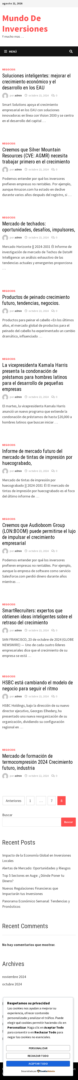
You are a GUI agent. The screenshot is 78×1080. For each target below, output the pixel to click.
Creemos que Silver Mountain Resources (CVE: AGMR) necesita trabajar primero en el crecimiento (36, 156)
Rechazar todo (38, 1056)
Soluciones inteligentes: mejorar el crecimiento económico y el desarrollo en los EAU (36, 82)
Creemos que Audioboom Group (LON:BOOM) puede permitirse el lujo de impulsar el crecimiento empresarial (39, 534)
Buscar (7, 815)
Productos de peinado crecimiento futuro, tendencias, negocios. (36, 300)
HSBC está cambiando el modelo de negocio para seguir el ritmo (37, 686)
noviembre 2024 (14, 976)
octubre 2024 (12, 984)
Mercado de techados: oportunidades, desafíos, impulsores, (38, 227)
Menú (13, 51)
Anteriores (13, 800)
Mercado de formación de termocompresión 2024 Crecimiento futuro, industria (37, 762)
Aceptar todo (38, 1063)
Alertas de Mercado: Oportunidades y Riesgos (36, 868)
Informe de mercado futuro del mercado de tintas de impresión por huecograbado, (37, 457)
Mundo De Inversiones (25, 23)
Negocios (8, 69)
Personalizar (38, 1048)
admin (18, 95)
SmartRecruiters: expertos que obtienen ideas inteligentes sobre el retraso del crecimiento (37, 617)
